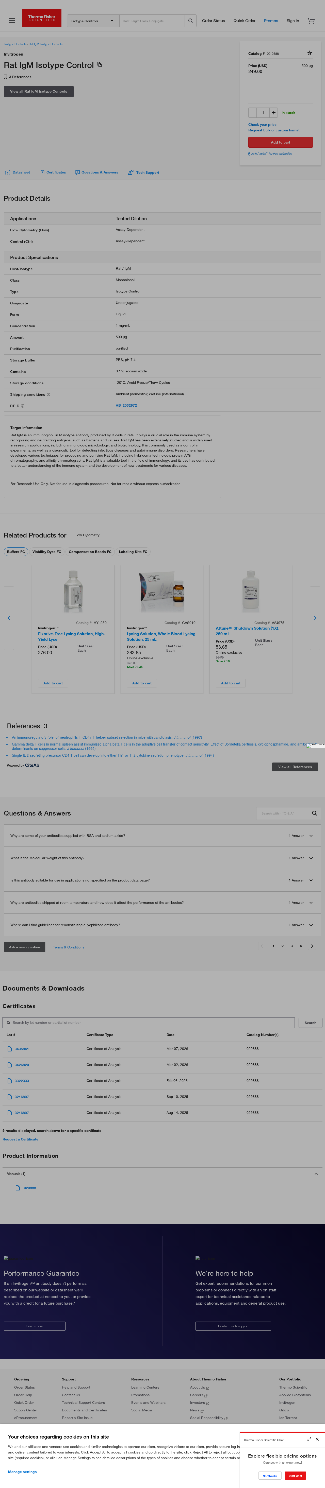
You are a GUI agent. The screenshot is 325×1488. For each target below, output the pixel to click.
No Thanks (270, 1476)
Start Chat (295, 1476)
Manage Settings (22, 1471)
